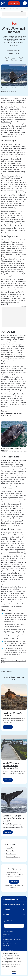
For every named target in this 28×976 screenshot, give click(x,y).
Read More (8, 727)
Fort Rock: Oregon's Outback (12, 714)
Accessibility (6, 948)
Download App (14, 926)
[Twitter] (12, 59)
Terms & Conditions (8, 931)
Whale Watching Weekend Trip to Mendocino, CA (11, 414)
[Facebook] (7, 59)
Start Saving (14, 881)
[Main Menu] (25, 3)
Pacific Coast (5, 122)
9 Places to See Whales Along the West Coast (13, 662)
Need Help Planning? (13, 857)
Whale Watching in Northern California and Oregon (14, 818)
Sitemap (5, 936)
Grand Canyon (18, 335)
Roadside (15, 3)
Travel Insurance (11, 854)
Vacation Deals (10, 851)
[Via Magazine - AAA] (14, 23)
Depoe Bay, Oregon (16, 552)
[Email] (21, 59)
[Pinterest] (16, 59)
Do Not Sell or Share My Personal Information (11, 944)
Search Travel (10, 848)
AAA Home (4, 8)
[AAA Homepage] (3, 3)
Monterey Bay (17, 368)
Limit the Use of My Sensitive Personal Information (12, 940)
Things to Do (18, 8)
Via (11, 8)
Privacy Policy (6, 934)
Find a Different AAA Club (10, 950)
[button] (14, 900)
